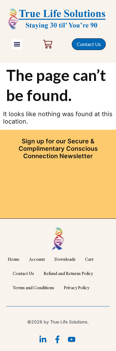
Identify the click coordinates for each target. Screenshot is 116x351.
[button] (17, 44)
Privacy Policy (76, 288)
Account (37, 260)
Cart (89, 260)
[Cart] (48, 44)
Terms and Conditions (33, 288)
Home (13, 260)
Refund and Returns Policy (68, 274)
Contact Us (23, 274)
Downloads (64, 260)
